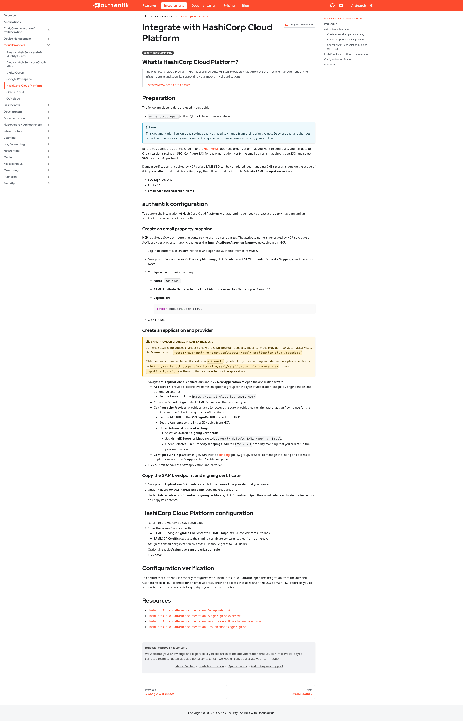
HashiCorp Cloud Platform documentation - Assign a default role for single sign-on (204, 621)
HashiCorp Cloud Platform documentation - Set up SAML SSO (190, 610)
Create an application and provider (345, 39)
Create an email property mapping (345, 34)
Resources (329, 64)
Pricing (229, 5)
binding (224, 455)
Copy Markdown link (302, 24)
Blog (245, 5)
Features (150, 5)
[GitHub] (332, 5)
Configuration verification (338, 59)
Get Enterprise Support (267, 666)
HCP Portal (211, 149)
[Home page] (145, 16)
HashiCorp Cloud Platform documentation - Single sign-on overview (194, 616)
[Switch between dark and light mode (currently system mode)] (372, 5)
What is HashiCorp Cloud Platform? (343, 18)
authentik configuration (337, 29)
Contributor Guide (211, 666)
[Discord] (341, 5)
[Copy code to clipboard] (311, 308)
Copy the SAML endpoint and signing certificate (347, 46)
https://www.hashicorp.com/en (169, 85)
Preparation (330, 23)
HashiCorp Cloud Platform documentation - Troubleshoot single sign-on (197, 627)
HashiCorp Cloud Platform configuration (346, 54)
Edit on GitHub (185, 666)
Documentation (203, 5)
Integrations (174, 5)
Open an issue (237, 666)
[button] (26, 30)
